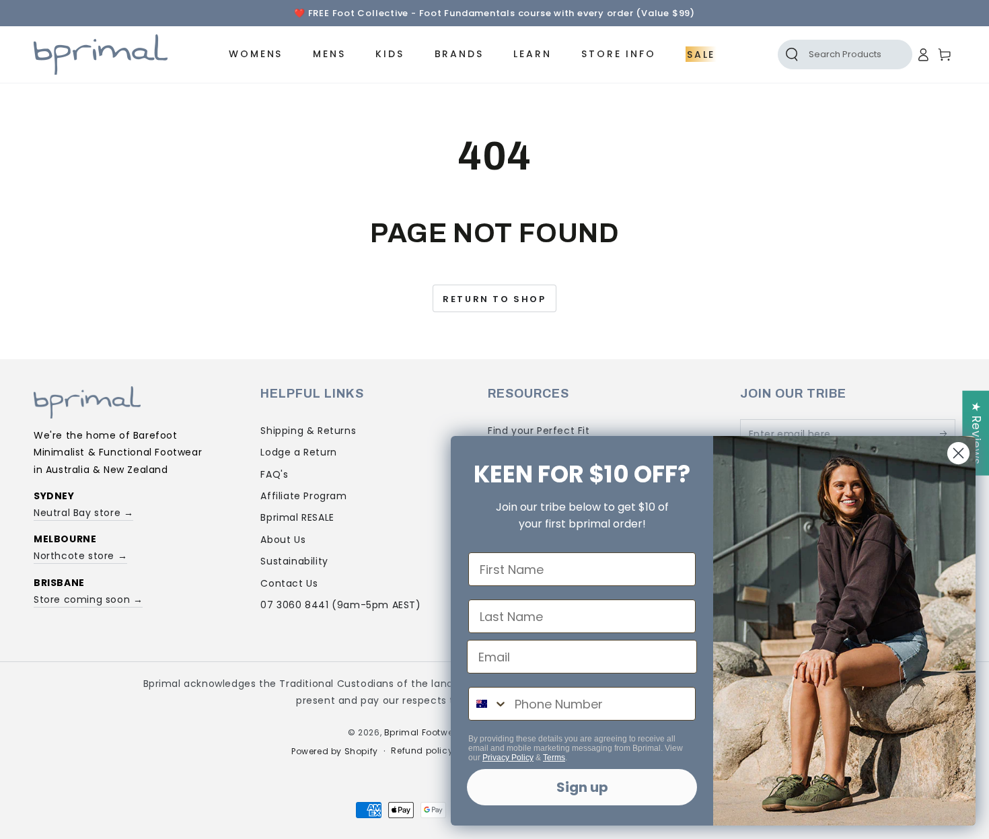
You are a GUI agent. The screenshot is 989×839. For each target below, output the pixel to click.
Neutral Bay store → (83, 512)
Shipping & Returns (308, 430)
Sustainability (294, 561)
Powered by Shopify (334, 751)
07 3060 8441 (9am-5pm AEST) (340, 605)
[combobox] (488, 704)
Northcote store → (80, 555)
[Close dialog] (958, 453)
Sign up (582, 787)
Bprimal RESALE (297, 517)
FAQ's (274, 474)
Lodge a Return (298, 452)
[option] (494, 13)
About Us (282, 539)
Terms (554, 757)
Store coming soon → (88, 599)
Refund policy (422, 750)
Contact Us (289, 583)
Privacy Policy (508, 757)
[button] (829, 54)
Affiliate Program (303, 496)
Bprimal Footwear (423, 732)
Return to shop (494, 299)
